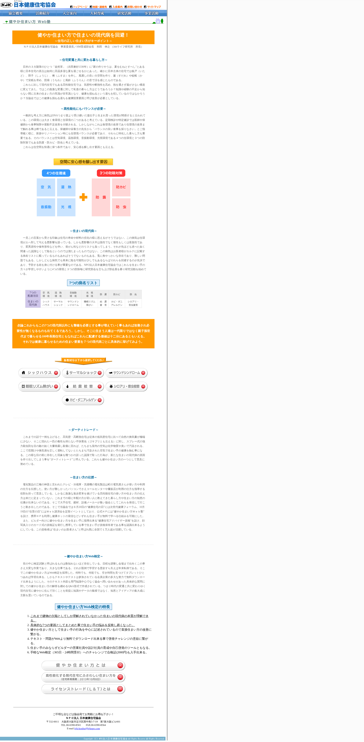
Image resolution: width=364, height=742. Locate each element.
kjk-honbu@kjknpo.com (87, 728)
